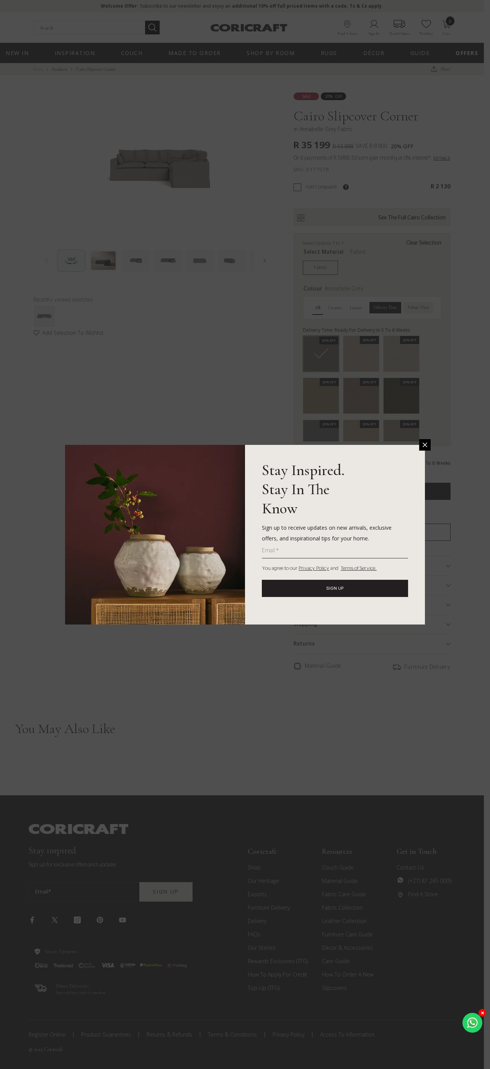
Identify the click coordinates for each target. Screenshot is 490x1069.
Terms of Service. (359, 568)
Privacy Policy (314, 568)
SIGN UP (335, 588)
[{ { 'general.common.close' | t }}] (425, 445)
